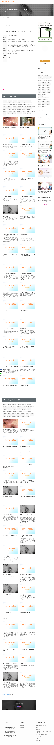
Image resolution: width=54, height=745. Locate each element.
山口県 (10, 732)
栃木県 (8, 727)
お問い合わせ (39, 736)
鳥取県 (14, 732)
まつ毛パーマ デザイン (47, 77)
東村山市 (19, 111)
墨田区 (9, 102)
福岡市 (48, 102)
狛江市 (28, 111)
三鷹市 (4, 109)
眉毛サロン (22, 725)
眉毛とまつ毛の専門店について (42, 725)
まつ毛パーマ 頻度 (41, 78)
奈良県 (12, 731)
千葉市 (48, 82)
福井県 (43, 102)
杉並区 (4, 106)
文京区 (33, 111)
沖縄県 (11, 736)
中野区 (19, 106)
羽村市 (8, 113)
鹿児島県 (9, 736)
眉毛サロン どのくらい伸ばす (43, 97)
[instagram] (45, 63)
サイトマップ (39, 740)
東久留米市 (5, 111)
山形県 (14, 724)
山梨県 (12, 727)
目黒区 (20, 102)
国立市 (15, 106)
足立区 (24, 102)
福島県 (39, 104)
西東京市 (15, 107)
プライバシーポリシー (40, 727)
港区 (19, 101)
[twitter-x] (44, 63)
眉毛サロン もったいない (42, 99)
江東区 (29, 106)
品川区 (10, 104)
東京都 (48, 89)
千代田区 (10, 107)
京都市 (50, 80)
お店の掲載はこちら (45, 60)
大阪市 (48, 85)
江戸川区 (29, 104)
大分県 (15, 735)
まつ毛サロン (22, 727)
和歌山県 (14, 731)
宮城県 (12, 724)
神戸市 (39, 102)
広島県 (6, 732)
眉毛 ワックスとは (41, 101)
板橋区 (23, 109)
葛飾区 (20, 104)
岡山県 (8, 732)
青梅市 (4, 113)
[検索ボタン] (51, 2)
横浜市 (44, 90)
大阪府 (39, 87)
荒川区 (20, 107)
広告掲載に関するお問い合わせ (42, 734)
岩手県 (10, 724)
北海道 (4, 724)
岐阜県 (43, 87)
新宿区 (10, 101)
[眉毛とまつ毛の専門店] (8, 2)
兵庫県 (8, 731)
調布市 (4, 107)
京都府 (10, 731)
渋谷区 (5, 101)
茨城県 (6, 727)
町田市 (4, 102)
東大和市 (19, 109)
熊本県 (7, 735)
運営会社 (38, 738)
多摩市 (14, 109)
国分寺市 (10, 106)
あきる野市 (14, 113)
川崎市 (24, 113)
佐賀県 (13, 735)
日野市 (24, 111)
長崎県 (11, 735)
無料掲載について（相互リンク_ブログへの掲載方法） (44, 732)
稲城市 (4, 114)
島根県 (12, 732)
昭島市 (28, 109)
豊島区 (15, 101)
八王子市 (29, 102)
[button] (1, 369)
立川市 (29, 101)
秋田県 (8, 724)
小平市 (14, 111)
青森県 (6, 724)
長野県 (43, 106)
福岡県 (5, 735)
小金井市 (9, 109)
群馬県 (10, 727)
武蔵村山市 (19, 113)
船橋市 (43, 104)
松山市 (39, 90)
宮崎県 (9, 735)
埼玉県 (43, 85)
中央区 (24, 101)
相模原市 (29, 113)
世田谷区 (5, 104)
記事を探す (39, 729)
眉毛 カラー (40, 96)
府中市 (24, 106)
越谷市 (48, 104)
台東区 (15, 104)
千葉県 (39, 83)
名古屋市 (48, 83)
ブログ (48, 78)
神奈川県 (48, 101)
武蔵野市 (14, 102)
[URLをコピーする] (1, 375)
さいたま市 (40, 75)
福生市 (29, 107)
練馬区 (25, 107)
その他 (46, 75)
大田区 (24, 104)
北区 (33, 106)
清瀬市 (10, 111)
